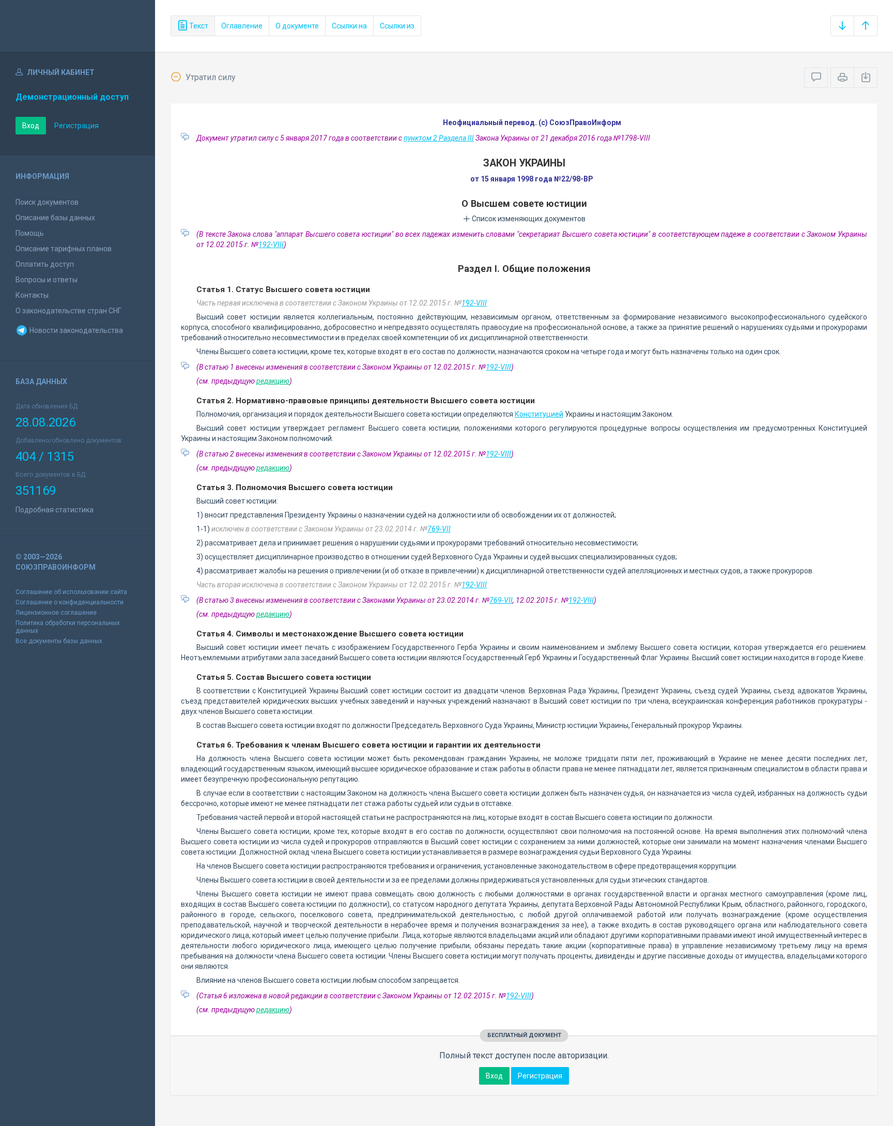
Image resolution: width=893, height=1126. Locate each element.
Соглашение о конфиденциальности (70, 602)
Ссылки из (397, 26)
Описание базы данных (55, 218)
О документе (297, 26)
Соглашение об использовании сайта (71, 592)
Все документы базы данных (59, 641)
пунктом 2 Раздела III (439, 138)
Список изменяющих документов (528, 219)
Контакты (32, 295)
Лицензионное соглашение (56, 612)
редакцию (272, 381)
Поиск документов (47, 202)
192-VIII (271, 244)
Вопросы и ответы (47, 280)
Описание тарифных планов (64, 249)
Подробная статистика (55, 510)
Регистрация (76, 125)
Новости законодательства (75, 330)
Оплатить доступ (45, 264)
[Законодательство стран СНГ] (77, 26)
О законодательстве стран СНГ (68, 311)
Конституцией (539, 414)
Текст (198, 26)
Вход (30, 125)
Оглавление (242, 26)
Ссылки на (349, 26)
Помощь (30, 233)
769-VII (439, 529)
